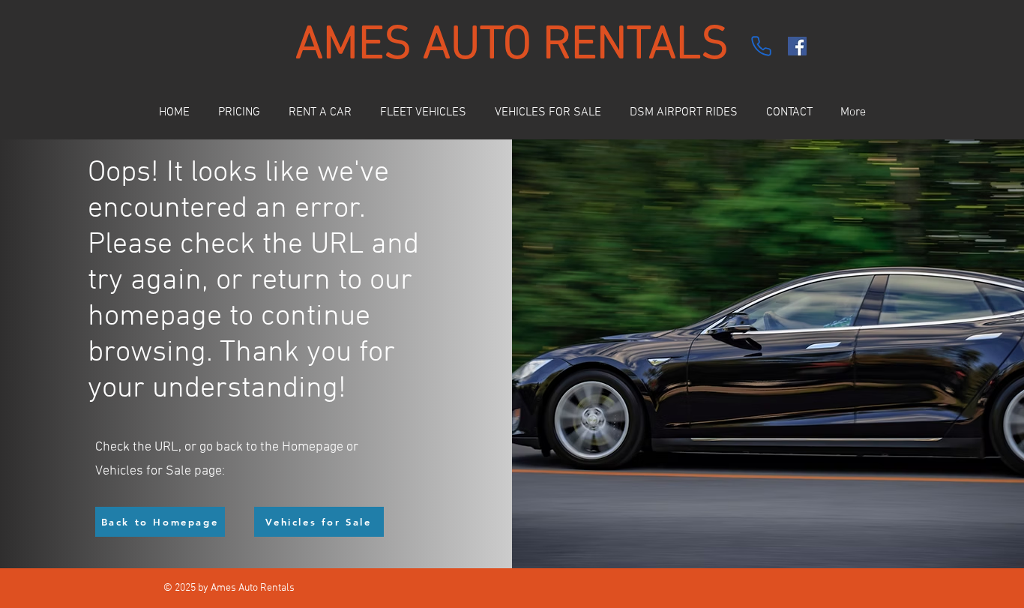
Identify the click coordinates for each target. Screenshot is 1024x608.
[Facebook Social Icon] (797, 46)
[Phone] (761, 46)
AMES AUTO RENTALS (512, 46)
